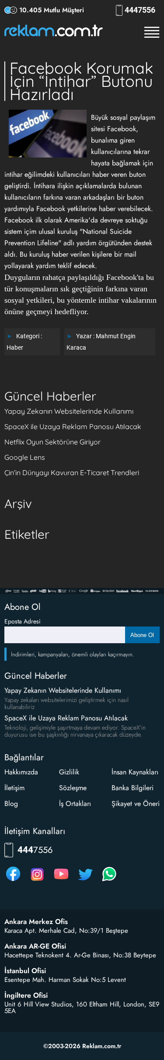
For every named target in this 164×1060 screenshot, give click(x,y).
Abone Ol (142, 635)
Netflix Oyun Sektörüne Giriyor (52, 441)
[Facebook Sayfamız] (13, 881)
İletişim (14, 788)
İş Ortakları (75, 804)
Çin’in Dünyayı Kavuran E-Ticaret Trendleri (71, 472)
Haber (15, 347)
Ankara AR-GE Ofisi (35, 946)
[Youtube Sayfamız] (61, 881)
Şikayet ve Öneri (136, 804)
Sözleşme (73, 788)
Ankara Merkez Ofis (36, 921)
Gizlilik (69, 772)
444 (140, 10)
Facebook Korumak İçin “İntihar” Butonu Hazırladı (81, 81)
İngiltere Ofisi (26, 995)
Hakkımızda (21, 772)
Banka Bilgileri (133, 788)
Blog (11, 804)
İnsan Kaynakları (135, 772)
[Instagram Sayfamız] (37, 881)
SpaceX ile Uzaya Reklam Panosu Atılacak (72, 426)
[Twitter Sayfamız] (85, 881)
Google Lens (24, 457)
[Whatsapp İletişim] (109, 881)
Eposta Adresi (22, 621)
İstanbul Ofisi (25, 970)
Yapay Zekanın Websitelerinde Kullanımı (68, 411)
